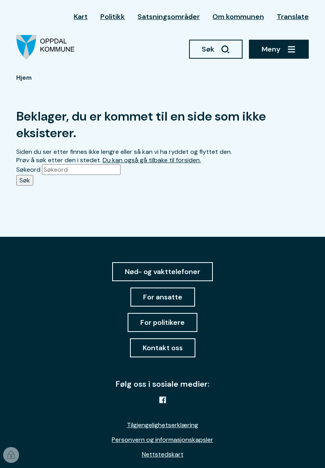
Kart (81, 16)
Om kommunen (238, 16)
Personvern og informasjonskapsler (162, 439)
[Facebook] (162, 399)
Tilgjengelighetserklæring (162, 425)
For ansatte (162, 297)
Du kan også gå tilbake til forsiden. (152, 160)
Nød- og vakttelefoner (162, 271)
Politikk (112, 16)
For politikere (162, 322)
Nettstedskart (163, 454)
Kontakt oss (163, 348)
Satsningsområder (169, 16)
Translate (293, 16)
